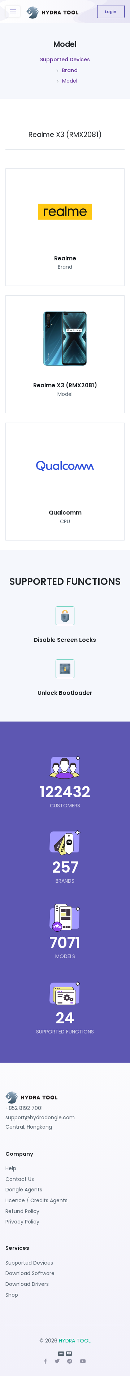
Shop (11, 1294)
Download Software (30, 1273)
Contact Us (19, 1179)
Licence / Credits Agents (36, 1200)
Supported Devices (65, 59)
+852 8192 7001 (24, 1108)
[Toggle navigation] (12, 11)
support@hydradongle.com (40, 1117)
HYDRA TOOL (75, 1340)
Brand (70, 70)
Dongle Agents (23, 1189)
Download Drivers (27, 1284)
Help (10, 1168)
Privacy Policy (22, 1221)
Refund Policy (22, 1211)
